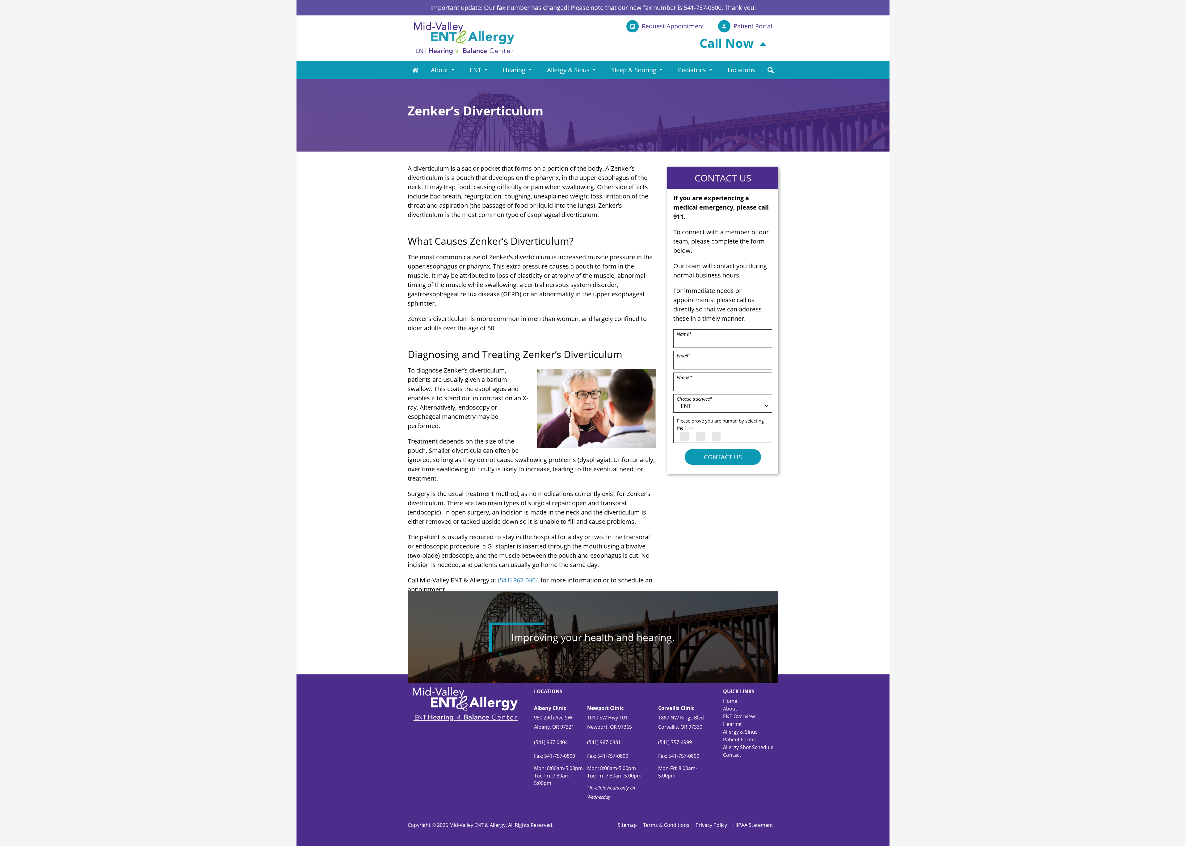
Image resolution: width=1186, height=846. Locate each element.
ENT (475, 70)
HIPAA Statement (753, 825)
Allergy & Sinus (568, 70)
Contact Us (723, 457)
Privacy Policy (711, 825)
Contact (732, 755)
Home (415, 70)
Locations (741, 70)
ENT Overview (739, 716)
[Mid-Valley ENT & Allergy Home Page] (464, 37)
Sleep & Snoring (633, 70)
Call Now (727, 43)
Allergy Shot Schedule (748, 747)
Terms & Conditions (666, 825)
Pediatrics (692, 70)
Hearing (514, 70)
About (439, 70)
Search (770, 70)
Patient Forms (739, 739)
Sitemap (627, 825)
